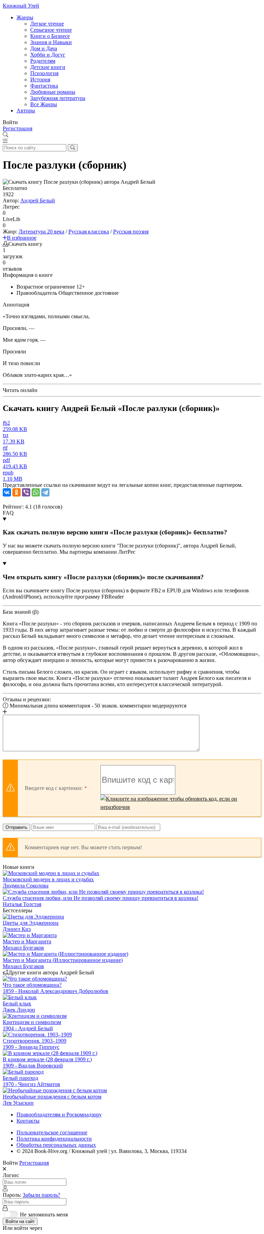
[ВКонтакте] (7, 492)
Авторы (25, 110)
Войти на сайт (20, 1221)
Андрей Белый (37, 200)
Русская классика (88, 231)
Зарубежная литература (57, 98)
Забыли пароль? (41, 1195)
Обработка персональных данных (56, 1145)
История (40, 79)
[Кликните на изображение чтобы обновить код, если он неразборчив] (177, 803)
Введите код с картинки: (53, 788)
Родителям (42, 61)
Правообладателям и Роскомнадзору (59, 1114)
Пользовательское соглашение (51, 1132)
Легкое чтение (47, 24)
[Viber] (26, 492)
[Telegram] (45, 492)
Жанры (24, 17)
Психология (44, 73)
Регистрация (17, 128)
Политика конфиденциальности (54, 1139)
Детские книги (47, 67)
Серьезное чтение (51, 30)
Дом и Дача (43, 48)
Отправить (17, 827)
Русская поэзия (130, 231)
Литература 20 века (41, 231)
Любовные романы (52, 92)
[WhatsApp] (36, 492)
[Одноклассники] (16, 492)
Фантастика (44, 86)
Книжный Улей (21, 6)
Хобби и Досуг (47, 55)
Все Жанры (43, 104)
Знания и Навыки (51, 42)
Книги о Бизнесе (50, 36)
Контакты (28, 1121)
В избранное (21, 238)
